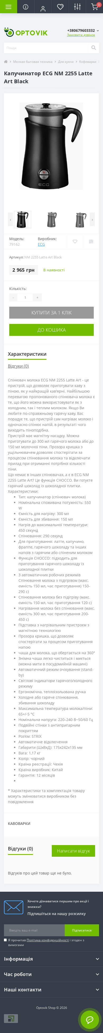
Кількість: (18, 288)
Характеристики (27, 354)
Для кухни (66, 61)
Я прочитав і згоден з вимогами (46, 942)
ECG (41, 244)
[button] (43, 8)
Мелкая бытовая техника (33, 61)
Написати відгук (73, 851)
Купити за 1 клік (51, 312)
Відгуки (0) (18, 366)
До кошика (52, 330)
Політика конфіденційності (48, 940)
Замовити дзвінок (81, 35)
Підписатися (82, 930)
